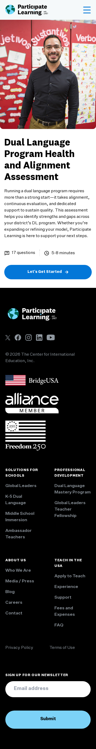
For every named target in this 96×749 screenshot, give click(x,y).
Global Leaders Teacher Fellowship (70, 509)
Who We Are (18, 570)
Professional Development (69, 472)
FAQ (58, 625)
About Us (15, 560)
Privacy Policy (19, 648)
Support (62, 597)
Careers (13, 603)
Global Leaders (21, 486)
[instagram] (28, 337)
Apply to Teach (69, 576)
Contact (13, 613)
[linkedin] (39, 337)
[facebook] (18, 337)
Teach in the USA (68, 563)
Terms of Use (62, 648)
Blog (10, 592)
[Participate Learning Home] (26, 9)
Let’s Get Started (44, 272)
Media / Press (19, 581)
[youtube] (51, 337)
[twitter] (7, 337)
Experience (66, 587)
